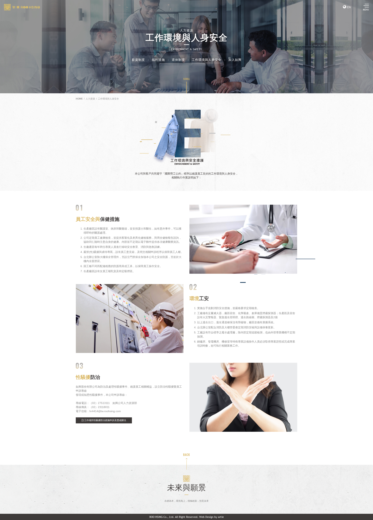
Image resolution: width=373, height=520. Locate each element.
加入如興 (234, 59)
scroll (186, 78)
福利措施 (158, 59)
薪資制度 (138, 59)
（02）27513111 (99, 403)
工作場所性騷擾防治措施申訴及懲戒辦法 (105, 420)
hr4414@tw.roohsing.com (105, 411)
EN (348, 7)
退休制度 (178, 59)
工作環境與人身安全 (206, 59)
